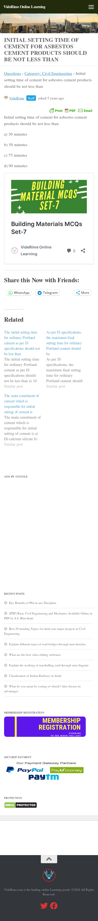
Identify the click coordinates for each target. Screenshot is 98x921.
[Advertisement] (49, 529)
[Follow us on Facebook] (54, 906)
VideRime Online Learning (24, 6)
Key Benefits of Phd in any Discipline (32, 603)
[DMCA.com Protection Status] (20, 807)
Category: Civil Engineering (48, 73)
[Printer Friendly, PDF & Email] (71, 110)
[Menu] (91, 7)
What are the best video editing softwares (35, 655)
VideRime (16, 98)
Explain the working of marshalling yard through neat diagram (48, 665)
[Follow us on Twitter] (44, 906)
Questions (12, 73)
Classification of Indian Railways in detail (35, 676)
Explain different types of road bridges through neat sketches (47, 644)
